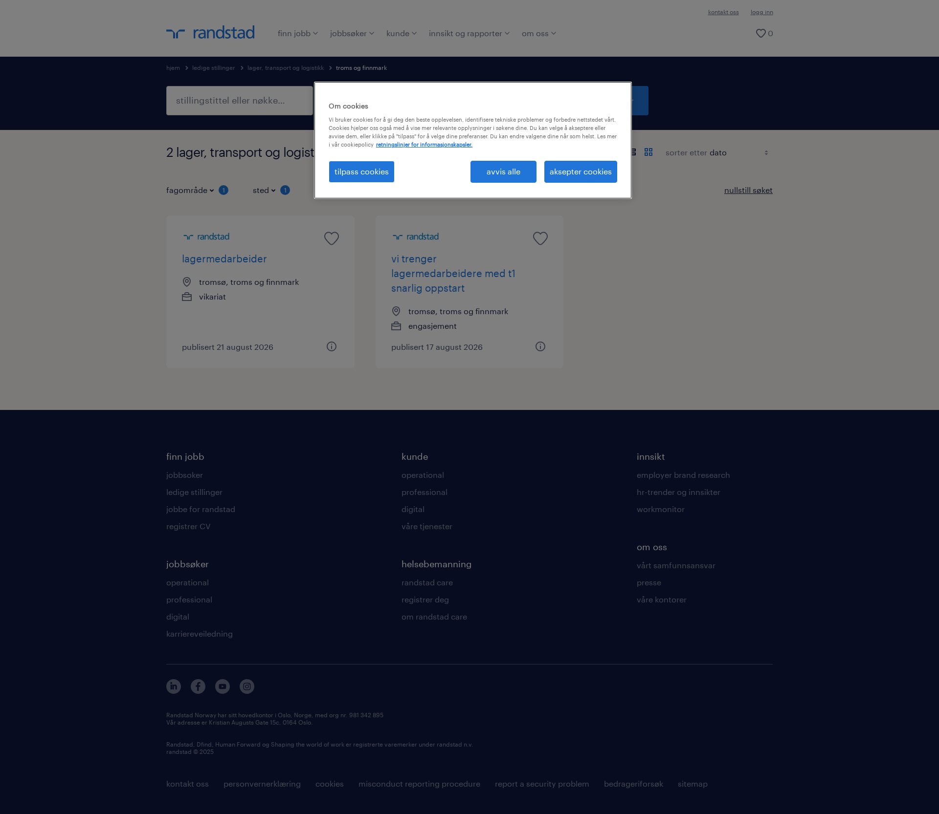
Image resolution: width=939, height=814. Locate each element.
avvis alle (503, 171)
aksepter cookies (581, 171)
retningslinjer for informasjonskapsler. (424, 144)
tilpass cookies (362, 171)
